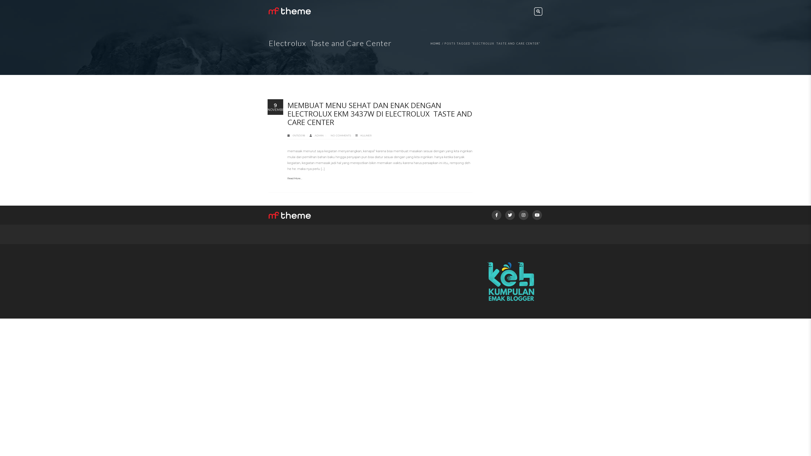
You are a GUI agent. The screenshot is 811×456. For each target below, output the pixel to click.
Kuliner (366, 135)
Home (436, 43)
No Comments (341, 135)
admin (319, 135)
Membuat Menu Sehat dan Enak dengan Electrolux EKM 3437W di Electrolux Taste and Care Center (379, 113)
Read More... (294, 178)
